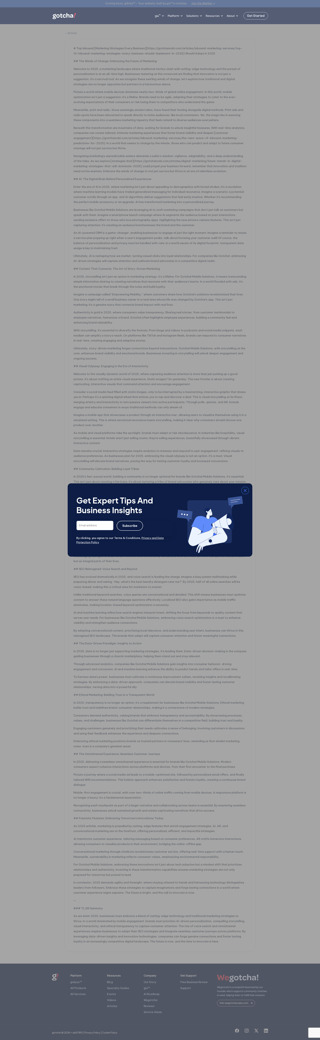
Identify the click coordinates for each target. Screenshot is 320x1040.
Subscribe (129, 526)
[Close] (78, 491)
